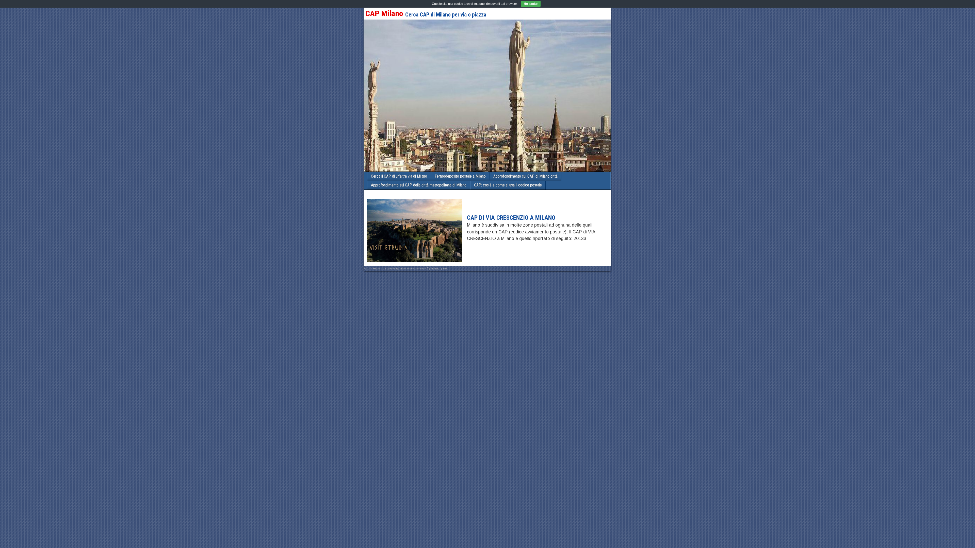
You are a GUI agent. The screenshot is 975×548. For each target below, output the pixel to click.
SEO (445, 268)
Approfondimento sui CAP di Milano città (525, 176)
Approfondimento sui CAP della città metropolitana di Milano (418, 185)
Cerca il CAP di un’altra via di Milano (399, 176)
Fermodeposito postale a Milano (460, 176)
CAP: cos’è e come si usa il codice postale (508, 185)
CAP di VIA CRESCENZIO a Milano (511, 217)
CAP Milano (384, 13)
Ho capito (531, 4)
